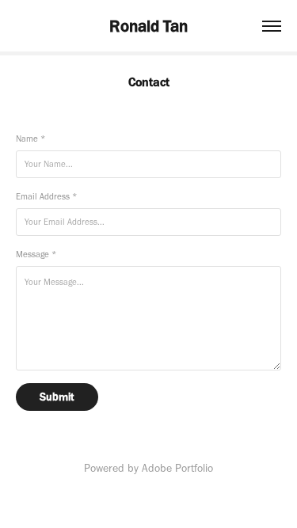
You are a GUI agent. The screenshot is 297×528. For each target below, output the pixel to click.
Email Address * (46, 197)
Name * (30, 139)
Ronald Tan (148, 26)
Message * (36, 254)
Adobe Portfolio (177, 468)
